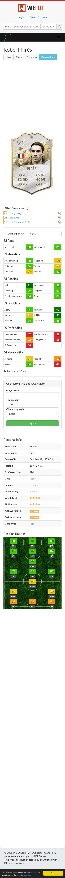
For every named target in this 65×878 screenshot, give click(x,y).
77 (29, 271)
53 (29, 339)
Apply (32, 423)
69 (13, 591)
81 (29, 309)
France (33, 491)
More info (27, 875)
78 (57, 260)
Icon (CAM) (15, 213)
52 (32, 601)
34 (29, 345)
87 (57, 296)
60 (57, 358)
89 (29, 290)
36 (57, 339)
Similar (19, 57)
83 (32, 571)
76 (29, 358)
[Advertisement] (32, 95)
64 (13, 601)
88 (29, 247)
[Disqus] (32, 732)
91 (29, 285)
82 (57, 271)
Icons (33, 478)
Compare (32, 57)
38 (57, 334)
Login (21, 17)
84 (29, 296)
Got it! (53, 873)
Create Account (38, 17)
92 (57, 309)
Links (8, 57)
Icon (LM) (14, 217)
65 (32, 581)
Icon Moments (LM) (19, 222)
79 (29, 315)
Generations (48, 57)
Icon (32, 523)
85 (57, 290)
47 (29, 334)
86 (29, 266)
